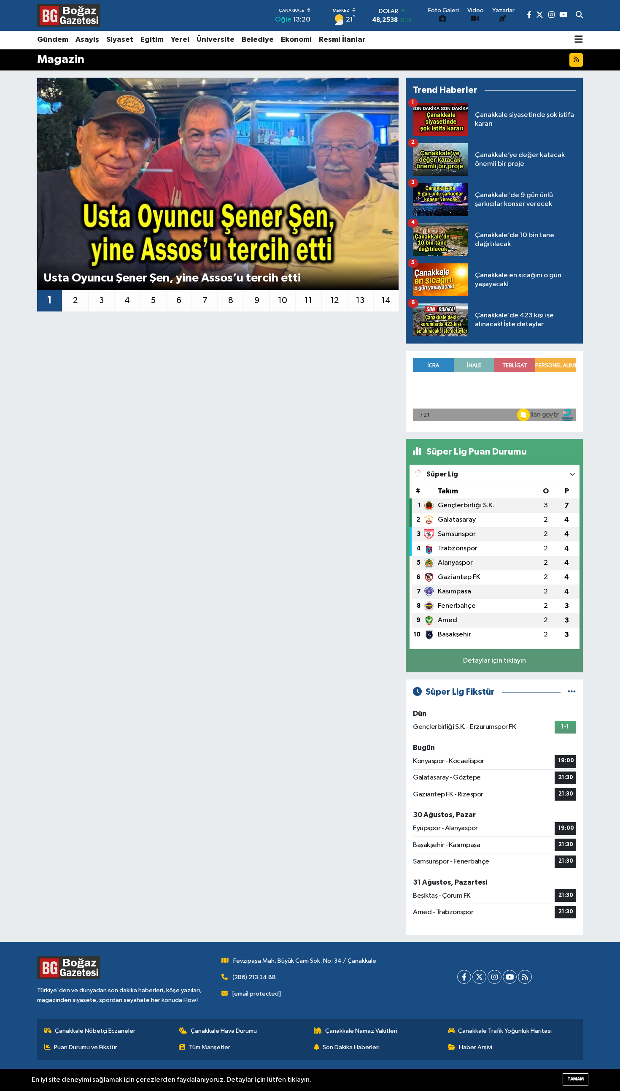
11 (308, 300)
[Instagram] (494, 977)
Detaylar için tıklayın (494, 660)
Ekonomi (296, 39)
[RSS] (525, 977)
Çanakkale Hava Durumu (224, 1031)
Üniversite (216, 39)
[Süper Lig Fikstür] (572, 692)
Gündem (52, 39)
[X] (479, 977)
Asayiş (87, 39)
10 (282, 300)
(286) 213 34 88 (254, 977)
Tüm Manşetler (209, 1047)
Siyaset (119, 39)
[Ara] (579, 15)
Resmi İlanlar (342, 39)
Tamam (575, 1079)
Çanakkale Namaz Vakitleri (361, 1031)
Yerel (180, 39)
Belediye (258, 39)
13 (360, 300)
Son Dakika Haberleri (351, 1047)
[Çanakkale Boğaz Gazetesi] (68, 15)
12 (334, 300)
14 (386, 300)
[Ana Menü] (578, 40)
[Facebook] (464, 977)
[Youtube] (510, 977)
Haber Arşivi (475, 1047)
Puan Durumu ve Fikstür (85, 1047)
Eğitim (152, 39)
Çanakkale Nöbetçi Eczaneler (95, 1031)
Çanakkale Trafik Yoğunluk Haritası (505, 1031)
